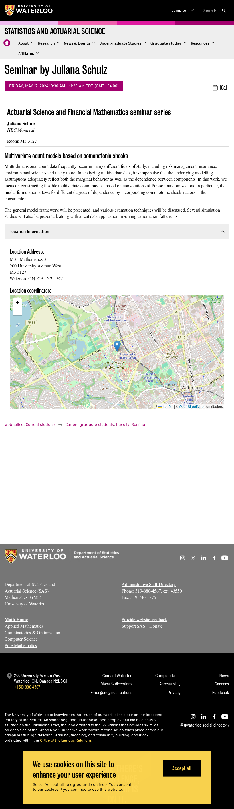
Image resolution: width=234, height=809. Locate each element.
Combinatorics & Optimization (32, 632)
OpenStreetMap (191, 406)
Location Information (29, 231)
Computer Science (21, 639)
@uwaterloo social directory (204, 725)
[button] (182, 10)
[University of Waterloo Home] (29, 10)
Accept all (181, 768)
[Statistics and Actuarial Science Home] (6, 42)
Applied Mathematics (24, 626)
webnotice (14, 424)
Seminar (139, 424)
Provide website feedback (144, 619)
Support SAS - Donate (142, 626)
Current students (41, 424)
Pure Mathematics (21, 645)
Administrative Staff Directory (149, 584)
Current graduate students (89, 424)
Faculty (122, 424)
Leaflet (167, 406)
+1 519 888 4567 (27, 687)
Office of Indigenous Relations (66, 740)
